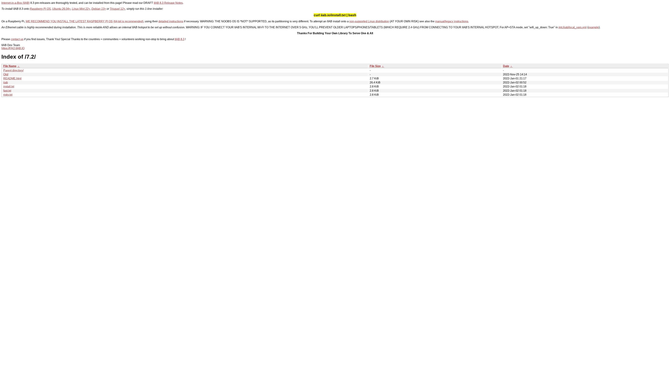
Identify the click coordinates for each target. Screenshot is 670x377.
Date (506, 66)
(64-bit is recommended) (128, 21)
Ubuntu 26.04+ (61, 8)
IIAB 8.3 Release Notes (168, 2)
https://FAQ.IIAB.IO (12, 48)
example (593, 27)
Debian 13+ (98, 8)
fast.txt (7, 90)
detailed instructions (170, 21)
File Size (375, 66)
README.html (12, 78)
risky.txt (7, 94)
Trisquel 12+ (117, 8)
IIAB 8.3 (179, 39)
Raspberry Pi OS (40, 8)
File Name (9, 66)
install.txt (8, 86)
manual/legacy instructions (451, 21)
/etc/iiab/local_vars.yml (573, 27)
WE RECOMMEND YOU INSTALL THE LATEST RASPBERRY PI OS (69, 21)
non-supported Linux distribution (369, 21)
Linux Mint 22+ (81, 8)
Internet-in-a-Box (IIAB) (15, 2)
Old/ (5, 74)
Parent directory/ (13, 70)
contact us (17, 39)
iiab (5, 82)
